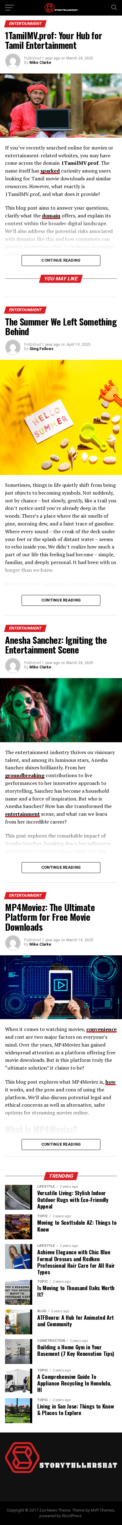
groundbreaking (24, 775)
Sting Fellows (41, 349)
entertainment (22, 813)
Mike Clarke (40, 62)
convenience (101, 1029)
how (110, 1081)
